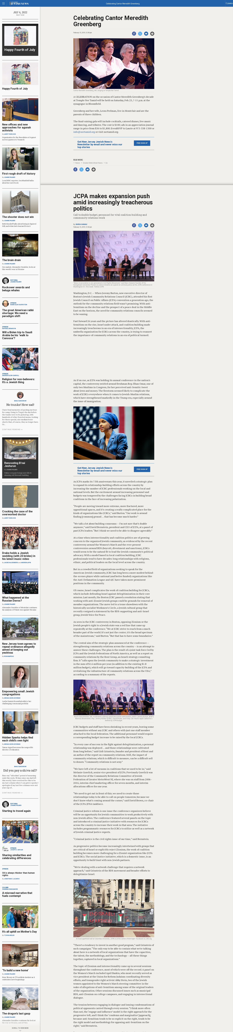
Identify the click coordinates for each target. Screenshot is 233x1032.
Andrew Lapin (26, 562)
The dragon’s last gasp (16, 1013)
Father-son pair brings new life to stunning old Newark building (18, 474)
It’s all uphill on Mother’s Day (19, 931)
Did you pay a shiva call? (20, 770)
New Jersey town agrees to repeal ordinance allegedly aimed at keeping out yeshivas (19, 648)
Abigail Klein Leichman (12, 698)
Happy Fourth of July (19, 50)
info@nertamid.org (84, 131)
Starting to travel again (16, 811)
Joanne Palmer (9, 177)
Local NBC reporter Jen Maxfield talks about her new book (18, 181)
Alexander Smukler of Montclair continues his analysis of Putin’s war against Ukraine (19, 608)
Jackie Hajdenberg (11, 562)
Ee (106, 163)
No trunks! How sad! (20, 405)
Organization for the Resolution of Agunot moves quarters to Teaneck (19, 138)
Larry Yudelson (10, 134)
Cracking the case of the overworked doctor (17, 513)
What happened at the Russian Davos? (15, 599)
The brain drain (11, 260)
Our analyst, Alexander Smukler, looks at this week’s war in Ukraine (18, 268)
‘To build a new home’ (15, 970)
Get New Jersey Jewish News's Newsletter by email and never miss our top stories (99, 144)
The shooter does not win (18, 217)
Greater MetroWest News (92, 163)
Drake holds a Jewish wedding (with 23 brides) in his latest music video (18, 556)
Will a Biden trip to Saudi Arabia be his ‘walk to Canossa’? (17, 335)
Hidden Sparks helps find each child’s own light (17, 739)
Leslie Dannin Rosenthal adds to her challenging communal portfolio (16, 702)
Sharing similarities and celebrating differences (16, 857)
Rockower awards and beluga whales (16, 289)
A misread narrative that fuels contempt (17, 894)
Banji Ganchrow (20, 401)
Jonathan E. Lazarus (12, 879)
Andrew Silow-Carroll (10, 375)
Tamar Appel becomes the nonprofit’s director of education (17, 748)
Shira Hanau (81, 224)
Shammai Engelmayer (10, 889)
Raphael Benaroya (9, 328)
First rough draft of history (18, 173)
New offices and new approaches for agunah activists (16, 127)
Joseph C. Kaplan (16, 850)
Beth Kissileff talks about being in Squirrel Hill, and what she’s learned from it (19, 225)
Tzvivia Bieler (9, 935)
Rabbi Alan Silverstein (18, 304)
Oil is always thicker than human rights (18, 874)
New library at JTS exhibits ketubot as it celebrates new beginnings (18, 978)
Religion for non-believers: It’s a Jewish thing (18, 381)
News (77, 163)
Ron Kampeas (9, 656)
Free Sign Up (142, 143)
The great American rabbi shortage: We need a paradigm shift (18, 313)
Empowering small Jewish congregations (18, 693)
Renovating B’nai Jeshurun (14, 464)
